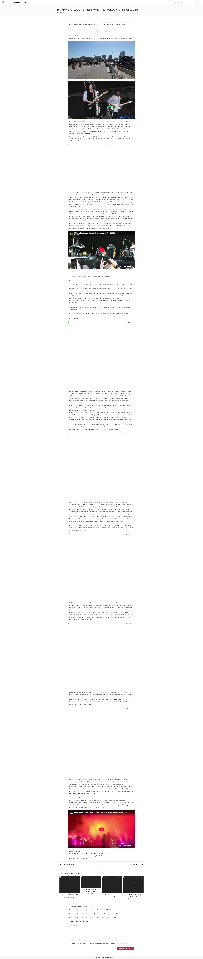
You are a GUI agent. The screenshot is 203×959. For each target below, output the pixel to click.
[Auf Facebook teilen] (97, 31)
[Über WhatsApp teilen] (109, 31)
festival (92, 23)
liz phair (109, 23)
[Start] (57, 12)
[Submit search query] (196, 2)
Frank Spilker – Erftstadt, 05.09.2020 (133, 896)
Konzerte (61, 12)
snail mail (107, 24)
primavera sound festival (97, 24)
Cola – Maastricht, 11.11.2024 (70, 895)
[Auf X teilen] (93, 31)
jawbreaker (98, 23)
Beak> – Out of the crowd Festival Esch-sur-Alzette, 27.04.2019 (87, 854)
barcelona (83, 23)
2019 (79, 23)
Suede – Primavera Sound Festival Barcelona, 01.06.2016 (85, 856)
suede (116, 24)
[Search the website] (185, 2)
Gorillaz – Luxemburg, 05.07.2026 (112, 896)
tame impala (122, 24)
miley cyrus (124, 23)
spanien (112, 24)
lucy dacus (117, 23)
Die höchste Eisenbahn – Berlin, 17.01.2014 (91, 890)
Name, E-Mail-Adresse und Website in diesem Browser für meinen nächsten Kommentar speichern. (101, 944)
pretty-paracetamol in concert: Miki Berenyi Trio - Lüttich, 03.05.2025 (95, 918)
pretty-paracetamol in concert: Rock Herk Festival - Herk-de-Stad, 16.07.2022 (97, 914)
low (113, 23)
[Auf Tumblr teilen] (105, 31)
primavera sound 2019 (84, 24)
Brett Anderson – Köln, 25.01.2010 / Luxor (81, 858)
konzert (104, 23)
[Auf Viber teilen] (101, 31)
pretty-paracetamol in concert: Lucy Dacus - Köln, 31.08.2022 (93, 910)
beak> (87, 23)
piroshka (75, 24)
